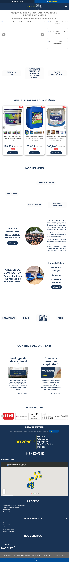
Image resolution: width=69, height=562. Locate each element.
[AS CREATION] (21, 416)
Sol (4, 527)
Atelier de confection (8, 529)
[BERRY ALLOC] (60, 416)
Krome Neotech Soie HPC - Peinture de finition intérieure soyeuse (56, 137)
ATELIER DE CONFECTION (13, 271)
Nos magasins (6, 509)
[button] (65, 127)
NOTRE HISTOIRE (12, 230)
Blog (4, 514)
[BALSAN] (47, 416)
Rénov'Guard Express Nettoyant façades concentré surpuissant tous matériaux (34, 138)
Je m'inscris (54, 431)
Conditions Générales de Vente (11, 507)
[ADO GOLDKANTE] (8, 416)
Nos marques (34, 407)
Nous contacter (7, 511)
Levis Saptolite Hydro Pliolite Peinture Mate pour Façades (12, 137)
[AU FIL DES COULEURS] (34, 416)
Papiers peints (6, 525)
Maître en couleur (7, 540)
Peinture (5, 522)
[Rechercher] (66, 6)
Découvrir (12, 243)
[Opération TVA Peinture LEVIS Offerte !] (23, 34)
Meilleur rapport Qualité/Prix (34, 100)
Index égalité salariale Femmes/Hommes (14, 505)
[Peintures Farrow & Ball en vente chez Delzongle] (57, 45)
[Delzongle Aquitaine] (34, 6)
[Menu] (2, 6)
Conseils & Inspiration (8, 531)
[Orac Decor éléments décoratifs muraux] (57, 25)
